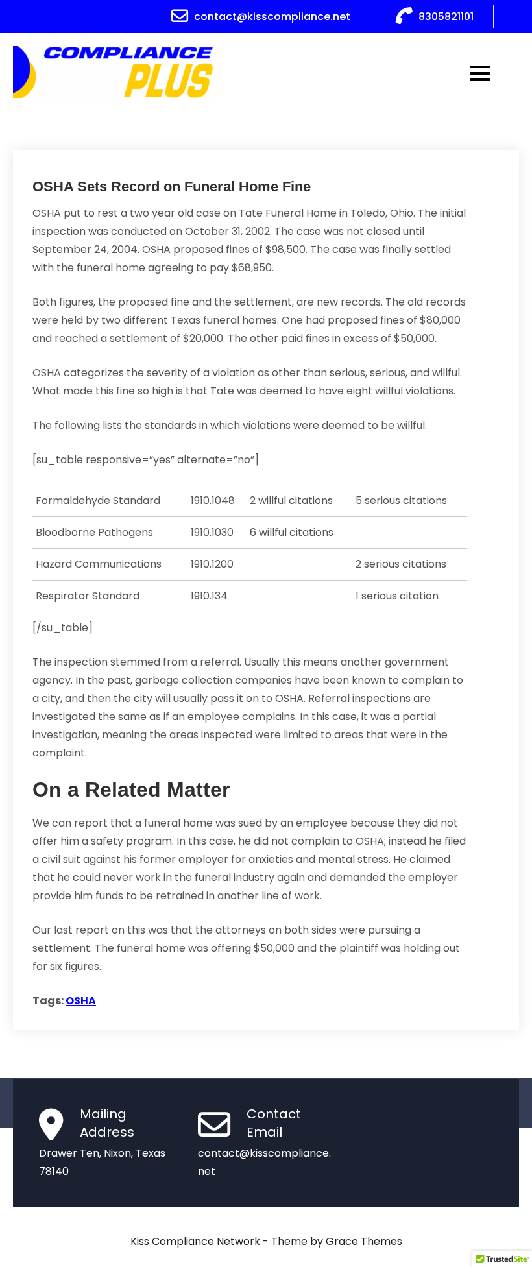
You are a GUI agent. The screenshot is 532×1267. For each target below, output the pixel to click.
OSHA (81, 1000)
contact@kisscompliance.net (272, 16)
